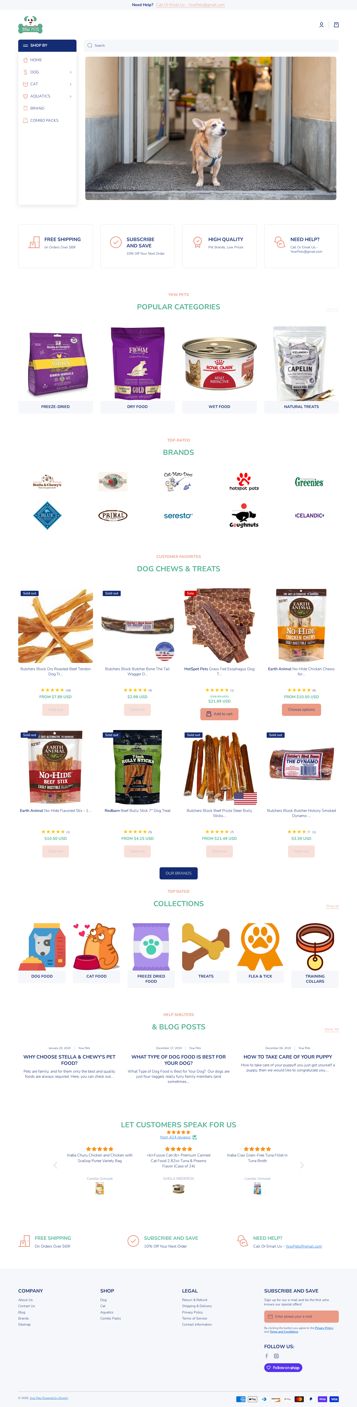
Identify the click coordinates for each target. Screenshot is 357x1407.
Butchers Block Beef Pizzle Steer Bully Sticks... (219, 813)
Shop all (332, 906)
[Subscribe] (333, 1317)
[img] (178, 1132)
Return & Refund (194, 1300)
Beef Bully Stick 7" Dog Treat (137, 810)
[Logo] (30, 25)
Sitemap (24, 1324)
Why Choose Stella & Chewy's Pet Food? (69, 1060)
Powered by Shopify (55, 1398)
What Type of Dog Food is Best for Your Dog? (178, 1060)
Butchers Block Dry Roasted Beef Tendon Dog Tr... (55, 672)
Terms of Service (194, 1318)
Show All (331, 1029)
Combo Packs (110, 1318)
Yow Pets (36, 1398)
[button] (336, 24)
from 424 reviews (175, 1137)
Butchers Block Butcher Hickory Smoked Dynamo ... (301, 813)
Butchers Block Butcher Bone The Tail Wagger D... (137, 672)
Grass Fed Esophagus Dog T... (219, 672)
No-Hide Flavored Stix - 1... (55, 810)
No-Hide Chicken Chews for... (301, 672)
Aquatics (106, 1312)
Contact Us (26, 1306)
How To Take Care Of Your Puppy (288, 1057)
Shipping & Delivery (197, 1306)
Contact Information (197, 1324)
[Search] (88, 46)
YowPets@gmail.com (304, 1246)
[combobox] (211, 46)
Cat (102, 1306)
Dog (103, 1300)
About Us (25, 1300)
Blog (21, 1312)
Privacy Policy (192, 1312)
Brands (23, 1318)
